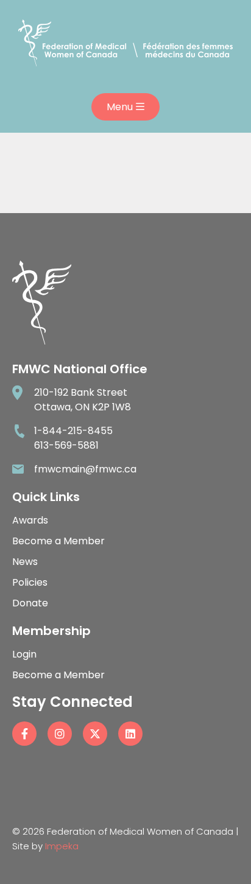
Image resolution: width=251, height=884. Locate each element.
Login (24, 654)
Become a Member (58, 541)
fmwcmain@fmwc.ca (85, 469)
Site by (45, 846)
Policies (30, 582)
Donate (30, 603)
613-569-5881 (66, 445)
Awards (30, 520)
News (25, 562)
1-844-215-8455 (73, 431)
